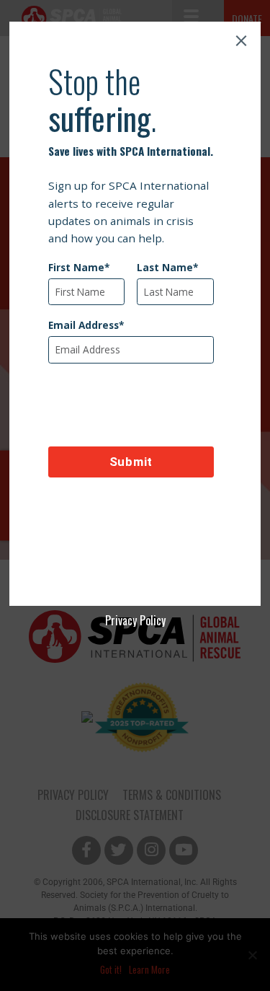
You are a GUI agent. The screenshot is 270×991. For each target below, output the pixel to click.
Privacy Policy (135, 620)
